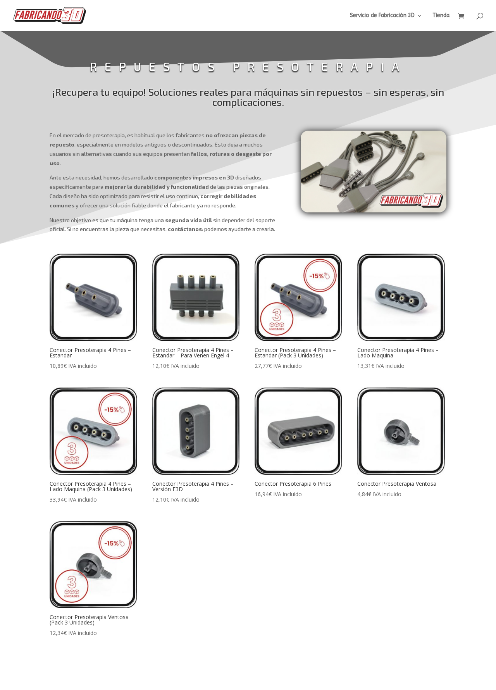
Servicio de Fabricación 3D (382, 16)
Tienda (441, 16)
